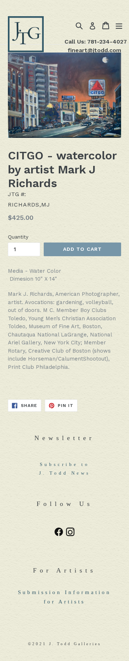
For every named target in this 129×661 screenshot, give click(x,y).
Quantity (18, 237)
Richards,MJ (29, 204)
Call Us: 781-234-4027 (95, 41)
